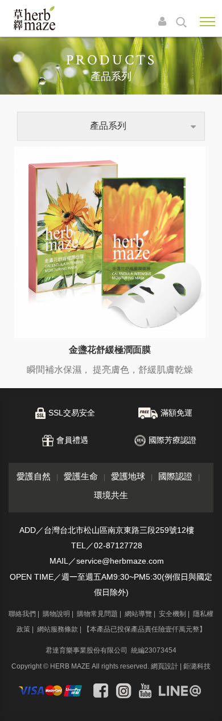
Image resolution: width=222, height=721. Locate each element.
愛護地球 (128, 476)
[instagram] (123, 691)
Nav (207, 21)
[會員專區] (165, 22)
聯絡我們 (22, 614)
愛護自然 (34, 476)
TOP (204, 702)
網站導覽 (138, 614)
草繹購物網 (34, 18)
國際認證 (175, 476)
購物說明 (56, 614)
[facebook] (100, 691)
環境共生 (111, 495)
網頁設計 (164, 666)
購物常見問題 (97, 614)
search (181, 22)
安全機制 (172, 614)
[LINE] (180, 691)
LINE (181, 671)
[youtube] (145, 691)
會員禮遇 (72, 440)
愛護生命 (81, 476)
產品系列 (108, 126)
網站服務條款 (57, 629)
